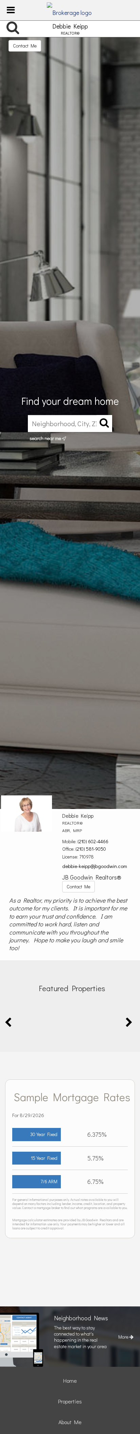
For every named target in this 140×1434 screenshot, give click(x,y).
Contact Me (25, 45)
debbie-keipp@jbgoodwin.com (94, 866)
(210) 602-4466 (92, 841)
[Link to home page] (70, 10)
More (123, 1337)
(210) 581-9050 (90, 849)
